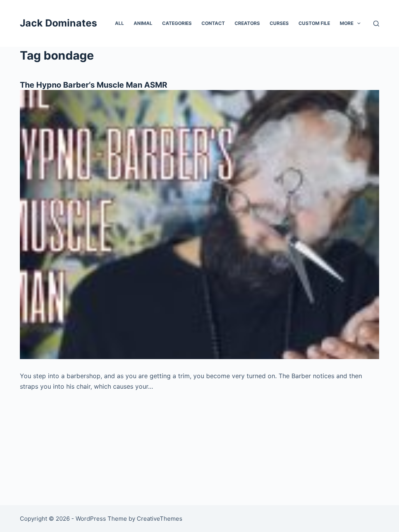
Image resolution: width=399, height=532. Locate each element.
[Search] (376, 23)
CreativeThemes (159, 518)
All (119, 23)
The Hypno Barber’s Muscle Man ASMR (93, 85)
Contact (213, 23)
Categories (177, 23)
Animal (143, 23)
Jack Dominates (58, 23)
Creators (247, 23)
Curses (279, 23)
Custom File (314, 23)
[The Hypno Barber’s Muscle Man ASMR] (199, 224)
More (346, 23)
